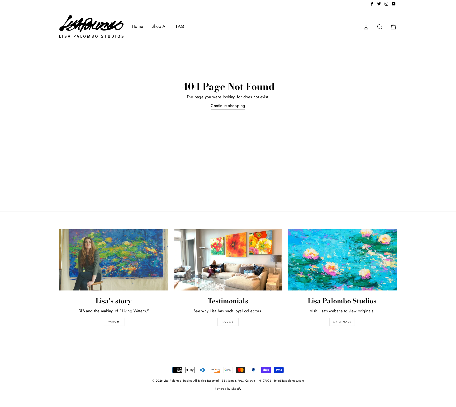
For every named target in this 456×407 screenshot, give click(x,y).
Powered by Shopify (228, 389)
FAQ (180, 26)
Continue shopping (228, 105)
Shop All (159, 26)
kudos (228, 321)
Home (137, 26)
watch (113, 321)
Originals (342, 321)
